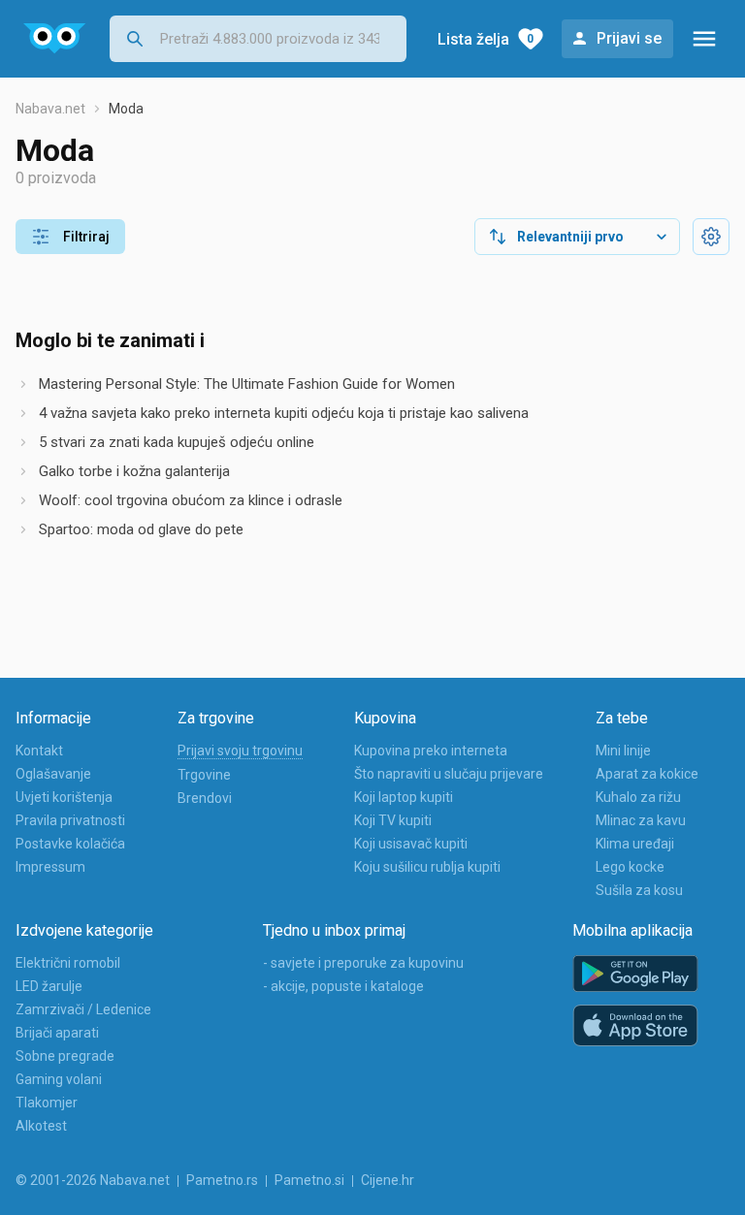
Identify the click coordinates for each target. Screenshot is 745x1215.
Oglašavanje (53, 774)
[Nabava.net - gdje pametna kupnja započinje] (54, 38)
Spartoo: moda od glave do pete (141, 529)
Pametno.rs (222, 1180)
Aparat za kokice (647, 774)
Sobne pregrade (65, 1056)
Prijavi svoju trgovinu (240, 750)
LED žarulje (49, 986)
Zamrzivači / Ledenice (83, 1009)
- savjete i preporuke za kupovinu (363, 963)
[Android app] (635, 974)
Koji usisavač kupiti (411, 843)
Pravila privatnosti (70, 820)
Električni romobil (68, 963)
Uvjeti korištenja (64, 797)
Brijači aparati (57, 1032)
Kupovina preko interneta (430, 750)
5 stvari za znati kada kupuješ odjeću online (176, 442)
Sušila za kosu (639, 890)
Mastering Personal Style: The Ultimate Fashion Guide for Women (247, 384)
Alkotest (41, 1126)
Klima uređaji (635, 843)
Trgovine (204, 775)
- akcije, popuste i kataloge (343, 986)
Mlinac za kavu (641, 820)
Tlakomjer (47, 1102)
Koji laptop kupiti (403, 797)
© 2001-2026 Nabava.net (93, 1180)
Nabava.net (50, 108)
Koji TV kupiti (393, 820)
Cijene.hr (387, 1180)
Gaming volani (59, 1079)
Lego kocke (630, 867)
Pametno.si (309, 1180)
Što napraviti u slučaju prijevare (448, 774)
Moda (126, 108)
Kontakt (39, 750)
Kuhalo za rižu (638, 797)
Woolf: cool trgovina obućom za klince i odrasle (190, 500)
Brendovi (205, 798)
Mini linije (623, 750)
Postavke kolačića (70, 843)
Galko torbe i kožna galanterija (134, 471)
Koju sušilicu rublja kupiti (427, 867)
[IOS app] (635, 1026)
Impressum (50, 867)
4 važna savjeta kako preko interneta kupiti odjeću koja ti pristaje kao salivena (284, 413)
